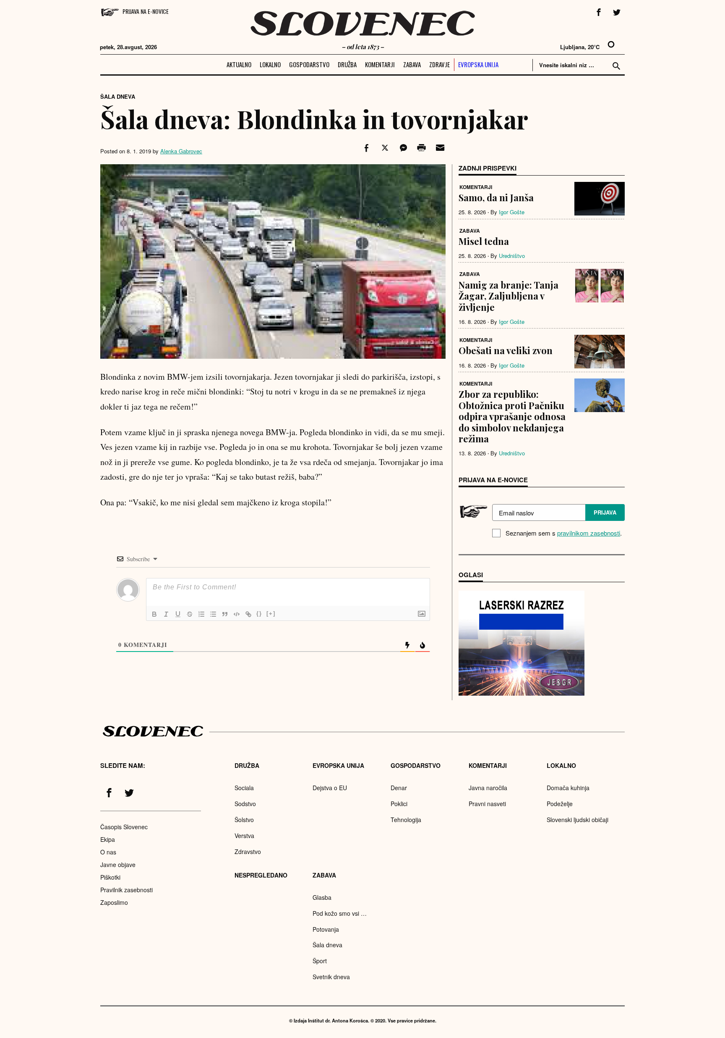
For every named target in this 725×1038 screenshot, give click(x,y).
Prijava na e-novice (146, 11)
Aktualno (239, 64)
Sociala (244, 787)
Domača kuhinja (568, 787)
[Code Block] (237, 614)
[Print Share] (421, 148)
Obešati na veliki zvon (506, 350)
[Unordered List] (213, 614)
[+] (271, 613)
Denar (399, 787)
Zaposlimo (114, 902)
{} (259, 613)
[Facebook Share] (365, 148)
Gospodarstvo (309, 64)
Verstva (244, 835)
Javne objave (118, 864)
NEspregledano (261, 875)
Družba (347, 64)
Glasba (322, 897)
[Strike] (190, 614)
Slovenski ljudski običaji (577, 819)
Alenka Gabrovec (181, 151)
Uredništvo (512, 256)
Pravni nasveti (487, 803)
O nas (108, 852)
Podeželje (560, 803)
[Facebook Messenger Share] (402, 148)
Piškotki (110, 877)
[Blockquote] (225, 614)
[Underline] (178, 614)
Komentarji (380, 64)
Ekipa (107, 839)
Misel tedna (484, 241)
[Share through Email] (439, 148)
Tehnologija (406, 819)
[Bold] (154, 614)
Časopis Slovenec (124, 827)
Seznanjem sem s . (564, 532)
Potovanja (326, 929)
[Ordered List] (201, 614)
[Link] (248, 614)
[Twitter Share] (384, 148)
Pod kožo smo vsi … (340, 913)
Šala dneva (117, 96)
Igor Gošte (511, 212)
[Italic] (166, 614)
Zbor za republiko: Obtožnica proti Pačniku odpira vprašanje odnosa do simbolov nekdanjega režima (512, 416)
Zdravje (439, 64)
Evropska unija (478, 64)
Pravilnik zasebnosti (126, 890)
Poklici (399, 803)
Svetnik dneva (331, 976)
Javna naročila (488, 787)
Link (521, 643)
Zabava (412, 64)
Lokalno (270, 64)
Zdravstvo (248, 851)
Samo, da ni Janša (496, 197)
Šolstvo (244, 819)
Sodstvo (245, 803)
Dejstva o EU (330, 787)
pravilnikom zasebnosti (588, 532)
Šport (320, 961)
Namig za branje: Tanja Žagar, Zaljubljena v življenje (508, 296)
